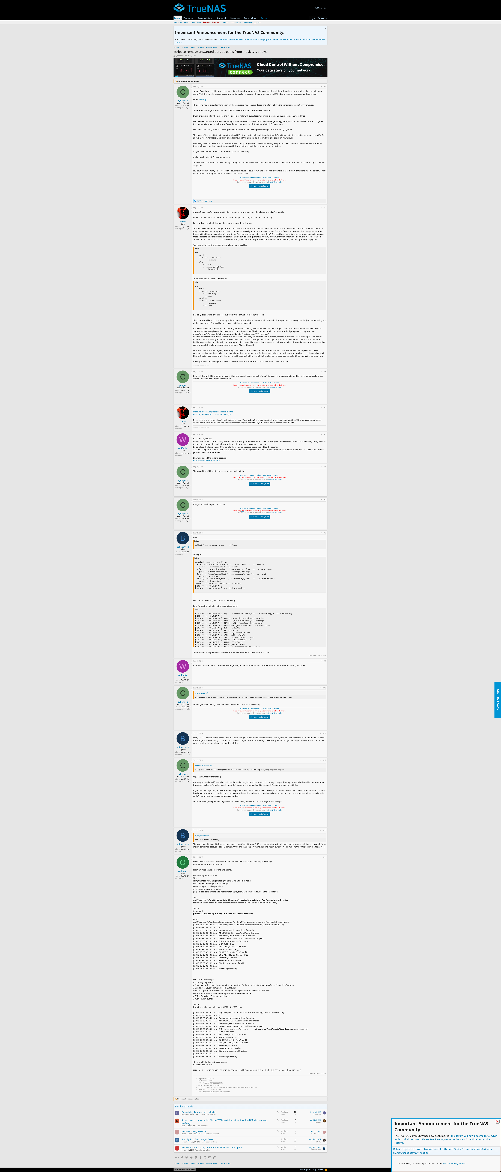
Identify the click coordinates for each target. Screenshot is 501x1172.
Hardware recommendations (250, 178)
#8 (325, 533)
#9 (325, 661)
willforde (182, 448)
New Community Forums (454, 1163)
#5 (325, 434)
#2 (325, 207)
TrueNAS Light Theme (185, 1169)
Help (314, 1169)
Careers (263, 18)
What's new (188, 18)
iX (325, 7)
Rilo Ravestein (316, 1149)
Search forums (189, 22)
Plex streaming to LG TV (193, 1131)
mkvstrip (202, 99)
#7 (325, 500)
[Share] (321, 86)
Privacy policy (305, 1169)
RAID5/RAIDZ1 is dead (271, 178)
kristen (183, 1126)
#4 (325, 407)
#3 (325, 371)
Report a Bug (250, 18)
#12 (324, 760)
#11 (324, 733)
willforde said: (200, 693)
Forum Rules (211, 22)
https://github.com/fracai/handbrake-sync (212, 414)
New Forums (497, 700)
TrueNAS (318, 7)
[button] (195, 18)
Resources (235, 18)
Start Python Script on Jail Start (197, 1139)
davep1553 (185, 1142)
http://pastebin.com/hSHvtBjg (206, 460)
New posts (178, 22)
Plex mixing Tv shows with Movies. (199, 1112)
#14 (324, 857)
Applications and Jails (208, 1114)
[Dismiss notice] (325, 28)
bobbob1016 (183, 546)
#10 (324, 688)
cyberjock (179, 55)
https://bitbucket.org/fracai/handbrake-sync (213, 411)
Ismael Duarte (186, 1134)
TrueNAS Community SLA (231, 22)
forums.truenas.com (427, 1149)
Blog (199, 22)
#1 (325, 87)
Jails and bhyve (203, 1126)
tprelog (318, 1141)
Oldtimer (182, 871)
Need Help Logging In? (252, 22)
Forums (177, 18)
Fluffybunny (185, 1114)
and (204, 201)
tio (182, 1150)
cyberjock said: (201, 835)
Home (320, 1169)
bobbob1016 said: (202, 765)
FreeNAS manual (274, 182)
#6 (325, 467)
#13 (324, 830)
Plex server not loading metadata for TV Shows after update (212, 1147)
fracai (183, 221)
